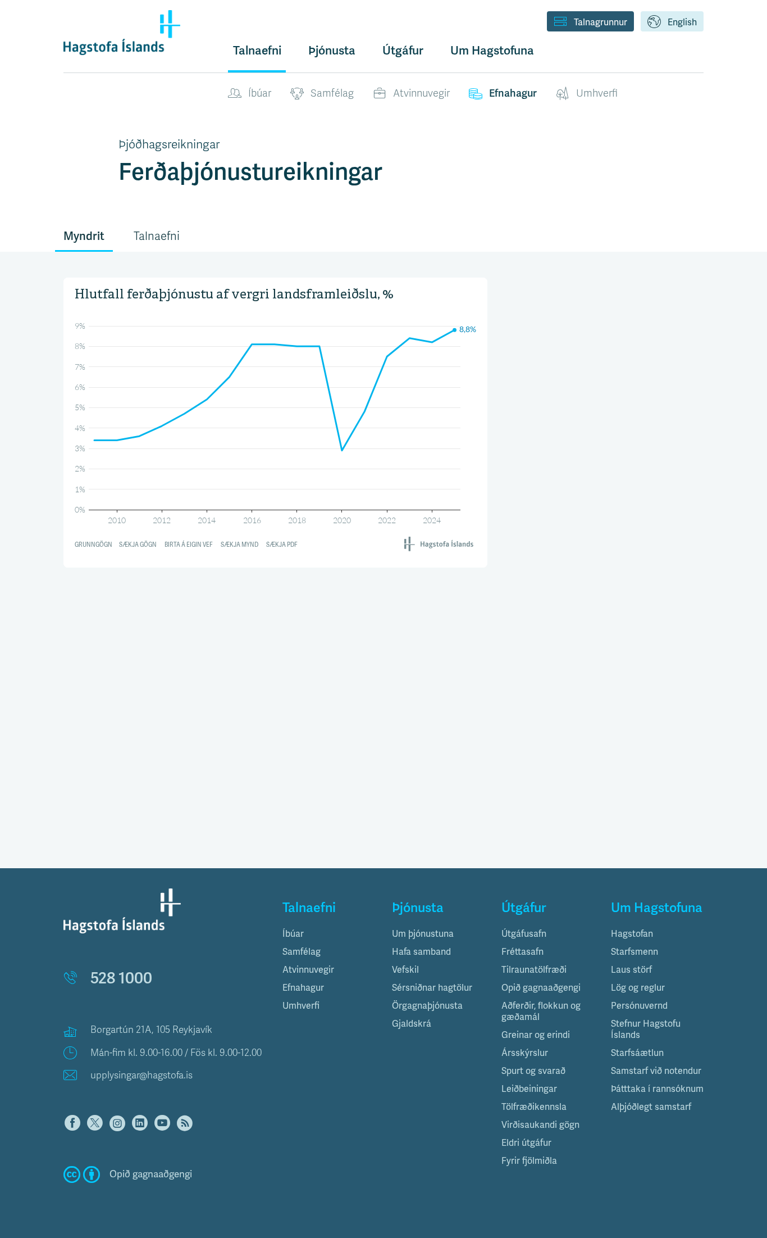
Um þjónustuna (423, 934)
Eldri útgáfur (526, 1143)
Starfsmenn (634, 952)
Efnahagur (513, 93)
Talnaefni (257, 50)
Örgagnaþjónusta (427, 1006)
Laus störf (631, 970)
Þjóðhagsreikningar (169, 144)
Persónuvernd (639, 1006)
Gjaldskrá (411, 1024)
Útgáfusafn (523, 934)
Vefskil (405, 970)
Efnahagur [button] (303, 988)
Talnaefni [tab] (157, 236)
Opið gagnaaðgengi (541, 988)
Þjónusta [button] (331, 50)
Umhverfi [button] (300, 1006)
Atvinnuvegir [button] (308, 970)
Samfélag (332, 93)
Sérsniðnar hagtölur (432, 988)
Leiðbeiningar (529, 1089)
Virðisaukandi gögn (540, 1125)
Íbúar (259, 93)
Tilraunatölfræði (534, 970)
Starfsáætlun (637, 1053)
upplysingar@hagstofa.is (141, 1075)
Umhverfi (597, 93)
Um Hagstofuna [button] (492, 50)
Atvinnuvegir (421, 93)
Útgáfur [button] (402, 50)
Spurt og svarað (533, 1071)
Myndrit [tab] (83, 236)
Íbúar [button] (293, 934)
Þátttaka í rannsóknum (657, 1089)
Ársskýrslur (524, 1053)
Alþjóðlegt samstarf (651, 1107)
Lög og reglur (638, 988)
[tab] (328, 934)
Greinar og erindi (535, 1035)
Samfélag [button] (301, 952)
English (682, 22)
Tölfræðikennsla (534, 1107)
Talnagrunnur (600, 22)
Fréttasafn (522, 952)
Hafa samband (421, 952)
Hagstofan (632, 934)
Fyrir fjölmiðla (529, 1161)
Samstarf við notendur (656, 1071)
